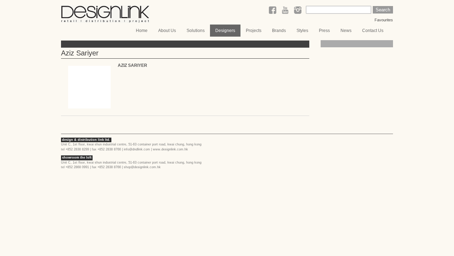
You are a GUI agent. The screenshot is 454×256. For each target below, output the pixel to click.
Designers (225, 30)
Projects (253, 30)
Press (324, 30)
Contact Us (372, 30)
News (345, 30)
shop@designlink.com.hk (142, 167)
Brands (279, 30)
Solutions (196, 30)
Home (142, 30)
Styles (302, 30)
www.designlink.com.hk (170, 149)
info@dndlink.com (137, 149)
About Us (167, 30)
